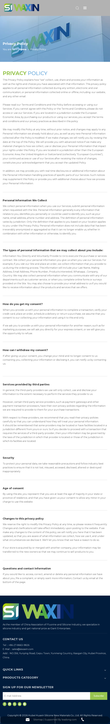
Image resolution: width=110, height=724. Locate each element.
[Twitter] (14, 704)
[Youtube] (19, 704)
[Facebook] (4, 704)
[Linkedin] (9, 704)
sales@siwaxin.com (22, 649)
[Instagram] (24, 704)
